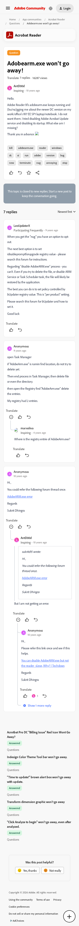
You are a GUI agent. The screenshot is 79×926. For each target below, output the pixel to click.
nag (38, 162)
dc (10, 155)
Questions (14, 23)
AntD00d (19, 86)
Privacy (57, 899)
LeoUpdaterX (22, 225)
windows (57, 148)
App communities (32, 19)
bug (62, 155)
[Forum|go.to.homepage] (29, 8)
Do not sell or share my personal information (33, 913)
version (51, 155)
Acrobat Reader (56, 19)
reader (42, 148)
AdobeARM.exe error (19, 496)
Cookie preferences (19, 906)
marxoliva (27, 428)
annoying (51, 162)
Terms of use (43, 899)
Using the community (21, 899)
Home (12, 19)
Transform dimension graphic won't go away (36, 802)
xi (18, 155)
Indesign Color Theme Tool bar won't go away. (37, 757)
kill (11, 148)
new (11, 162)
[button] (8, 9)
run (27, 155)
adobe (37, 155)
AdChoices (18, 920)
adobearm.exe (25, 148)
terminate (25, 162)
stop (65, 162)
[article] (39, 278)
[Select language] (50, 8)
